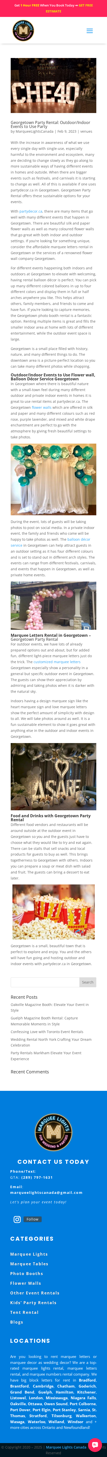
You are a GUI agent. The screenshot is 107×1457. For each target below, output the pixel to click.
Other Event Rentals (35, 1293)
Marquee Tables (29, 1264)
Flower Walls (25, 1283)
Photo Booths (26, 1273)
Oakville (18, 1403)
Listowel (18, 1397)
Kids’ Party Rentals (33, 1302)
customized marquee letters (57, 661)
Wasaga (17, 1421)
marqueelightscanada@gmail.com (46, 1192)
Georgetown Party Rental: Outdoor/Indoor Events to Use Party (50, 124)
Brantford (19, 1386)
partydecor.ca (30, 211)
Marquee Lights (29, 1254)
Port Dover (20, 1409)
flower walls (42, 407)
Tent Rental (24, 1312)
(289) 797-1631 (37, 1177)
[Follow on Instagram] (17, 1219)
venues (86, 131)
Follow (33, 1219)
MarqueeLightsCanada (35, 131)
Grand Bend (22, 1392)
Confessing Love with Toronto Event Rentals (47, 1031)
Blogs (16, 1322)
